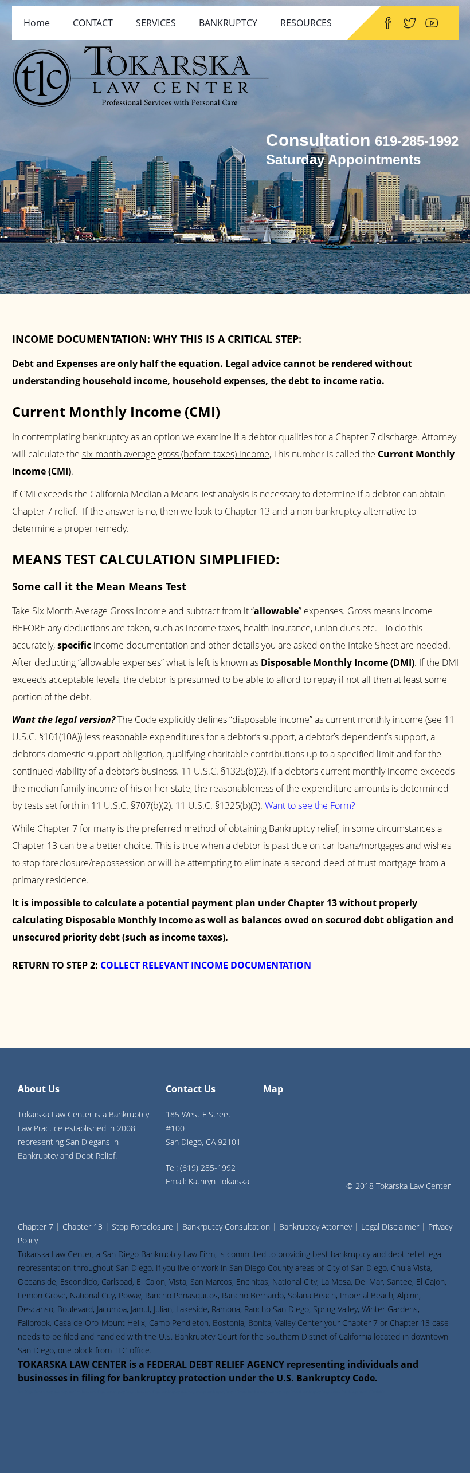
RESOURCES (306, 23)
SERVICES (156, 23)
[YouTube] (431, 23)
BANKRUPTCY (228, 23)
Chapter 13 (82, 1226)
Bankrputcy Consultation (226, 1226)
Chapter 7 (35, 1226)
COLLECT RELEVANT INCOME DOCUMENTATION (205, 965)
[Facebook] (388, 23)
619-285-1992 (417, 141)
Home (36, 23)
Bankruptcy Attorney (315, 1226)
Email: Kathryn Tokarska (207, 1181)
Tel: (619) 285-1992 (201, 1167)
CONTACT (93, 23)
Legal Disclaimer (390, 1226)
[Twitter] (410, 23)
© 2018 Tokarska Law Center (398, 1185)
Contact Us (191, 1089)
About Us (39, 1089)
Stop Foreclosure (142, 1226)
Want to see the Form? (310, 805)
